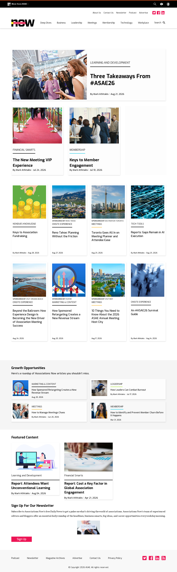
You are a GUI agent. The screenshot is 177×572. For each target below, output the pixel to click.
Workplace (143, 22)
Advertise (143, 12)
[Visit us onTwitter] (154, 12)
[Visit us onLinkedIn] (163, 12)
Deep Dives (45, 22)
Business (61, 22)
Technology (126, 22)
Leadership (76, 22)
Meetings (92, 22)
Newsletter (121, 12)
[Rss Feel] (164, 558)
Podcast (132, 12)
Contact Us (109, 12)
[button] (18, 4)
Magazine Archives (55, 558)
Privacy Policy (115, 558)
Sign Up (21, 539)
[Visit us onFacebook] (158, 12)
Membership (108, 22)
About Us (97, 12)
